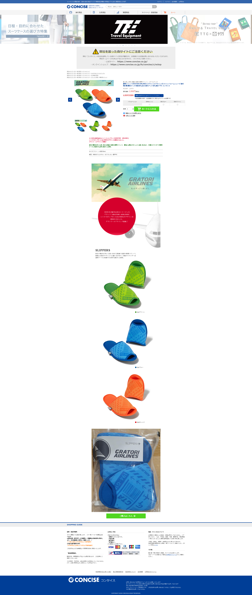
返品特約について (130, 571)
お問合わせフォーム (150, 571)
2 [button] (120, 45)
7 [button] (135, 45)
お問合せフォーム (171, 554)
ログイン (160, 1)
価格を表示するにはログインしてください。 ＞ (149, 95)
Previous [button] (70, 100)
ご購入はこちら (126, 516)
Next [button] (118, 100)
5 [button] (129, 45)
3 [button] (123, 45)
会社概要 (174, 1)
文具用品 (102, 12)
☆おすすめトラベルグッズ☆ (98, 73)
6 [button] (132, 45)
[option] (42, 29)
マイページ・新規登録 (150, 12)
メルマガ (167, 1)
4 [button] (126, 45)
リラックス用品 (94, 77)
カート (173, 12)
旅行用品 (79, 12)
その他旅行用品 (94, 75)
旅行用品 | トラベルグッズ (83, 71)
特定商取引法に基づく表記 (103, 571)
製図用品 (126, 12)
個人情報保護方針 (118, 571)
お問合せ (181, 1)
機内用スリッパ (103, 77)
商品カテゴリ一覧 (71, 71)
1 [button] (117, 45)
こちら (156, 545)
